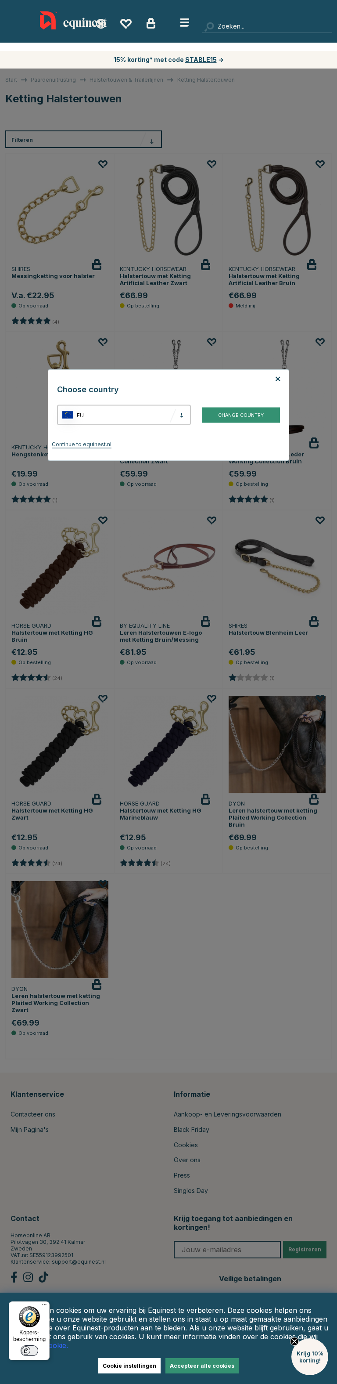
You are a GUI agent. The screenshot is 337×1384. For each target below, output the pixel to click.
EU (80, 415)
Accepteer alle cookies (202, 1365)
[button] (309, 1356)
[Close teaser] (294, 1341)
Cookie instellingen (129, 1365)
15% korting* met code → (169, 59)
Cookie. (55, 1345)
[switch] (29, 1350)
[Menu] (44, 1306)
